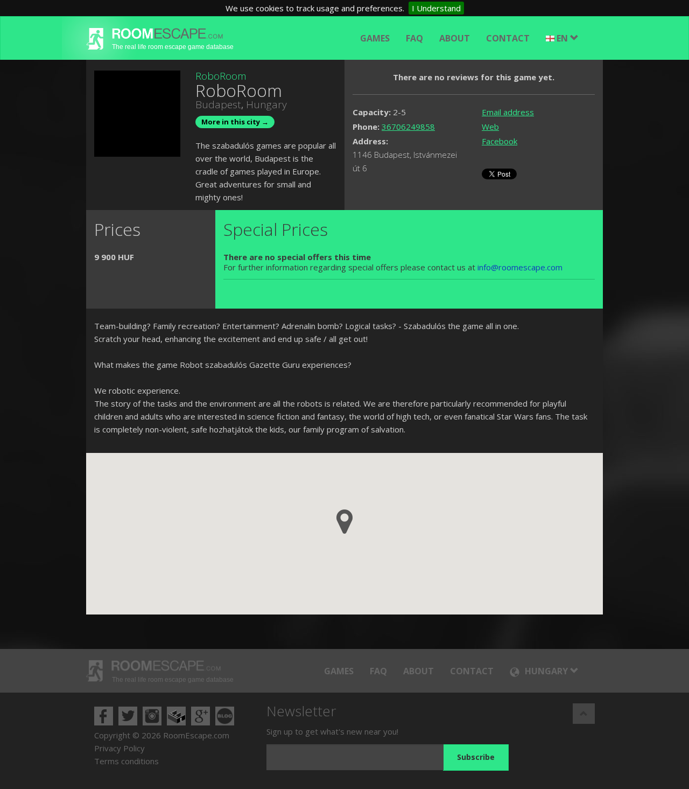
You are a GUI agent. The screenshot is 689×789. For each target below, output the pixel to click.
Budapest (218, 104)
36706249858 (408, 126)
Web (490, 126)
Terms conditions (126, 761)
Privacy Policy (119, 748)
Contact (508, 38)
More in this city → (235, 122)
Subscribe (476, 757)
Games (375, 38)
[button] (344, 521)
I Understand (436, 8)
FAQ (414, 38)
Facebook (499, 141)
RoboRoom (221, 76)
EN (563, 38)
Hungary (266, 104)
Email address (508, 112)
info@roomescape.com (520, 267)
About (454, 38)
